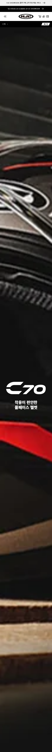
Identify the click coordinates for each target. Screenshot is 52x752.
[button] (5, 16)
